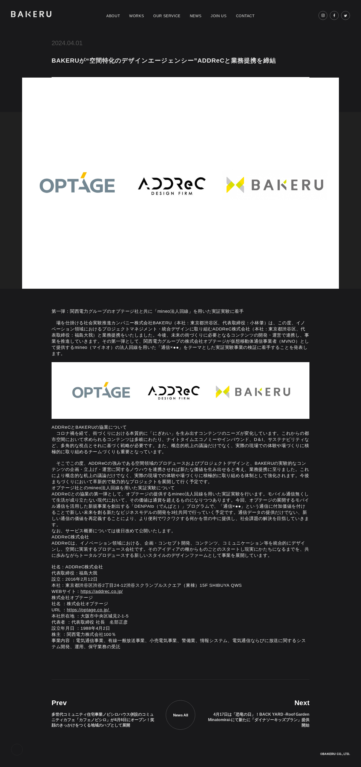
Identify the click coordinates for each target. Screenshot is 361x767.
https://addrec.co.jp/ (102, 591)
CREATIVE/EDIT (142, 27)
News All (180, 715)
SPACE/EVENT (141, 22)
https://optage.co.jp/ (89, 609)
